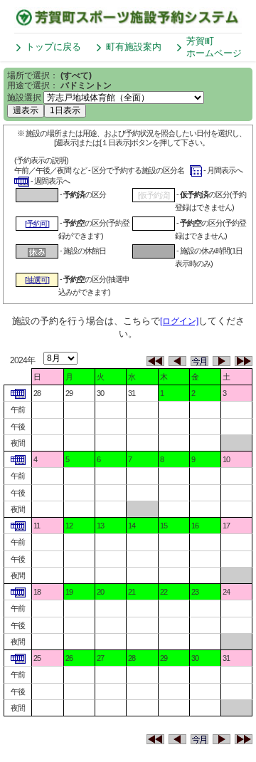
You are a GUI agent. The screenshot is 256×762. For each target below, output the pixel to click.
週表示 (25, 110)
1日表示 (65, 110)
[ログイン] (179, 321)
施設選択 (24, 98)
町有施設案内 (133, 46)
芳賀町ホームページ (214, 47)
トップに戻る (53, 46)
